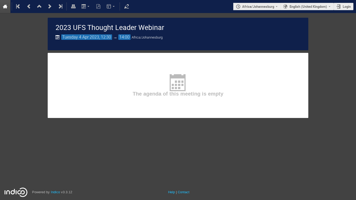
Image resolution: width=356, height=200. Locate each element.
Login (347, 6)
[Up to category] (39, 6)
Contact (183, 192)
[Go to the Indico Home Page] (5, 6)
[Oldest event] (18, 6)
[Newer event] (50, 6)
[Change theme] (111, 6)
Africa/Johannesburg (258, 6)
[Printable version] (73, 6)
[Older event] (29, 6)
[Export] (85, 6)
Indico (55, 192)
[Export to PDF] (98, 6)
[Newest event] (60, 6)
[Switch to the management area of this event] (126, 6)
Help (171, 192)
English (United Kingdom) (308, 6)
